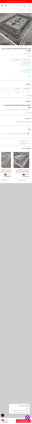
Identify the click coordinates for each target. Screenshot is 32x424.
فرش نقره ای (22, 143)
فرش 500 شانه (22, 10)
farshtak (29, 10)
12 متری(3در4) (26, 60)
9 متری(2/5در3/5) (16, 60)
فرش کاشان (25, 53)
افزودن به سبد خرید (23, 421)
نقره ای (27, 71)
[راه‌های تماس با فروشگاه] (2, 415)
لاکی (22, 71)
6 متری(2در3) (26, 63)
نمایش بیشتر (29, 95)
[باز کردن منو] (29, 6)
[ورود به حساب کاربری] (6, 5)
